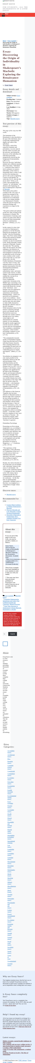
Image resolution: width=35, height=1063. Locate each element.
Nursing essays (9, 895)
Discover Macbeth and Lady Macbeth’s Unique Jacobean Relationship (14, 511)
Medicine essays (10, 879)
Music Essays (9, 891)
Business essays (10, 762)
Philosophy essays (10, 899)
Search (12, 634)
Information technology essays (10, 837)
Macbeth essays (15, 118)
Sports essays (9, 952)
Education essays (10, 782)
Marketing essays (10, 866)
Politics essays (9, 911)
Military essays (9, 883)
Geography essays (10, 810)
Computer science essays (10, 767)
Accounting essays (10, 751)
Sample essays (9, 934)
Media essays (9, 874)
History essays (9, 819)
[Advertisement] (12, 30)
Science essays (9, 938)
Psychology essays (10, 921)
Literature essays (10, 858)
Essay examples (9, 596)
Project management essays (11, 915)
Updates (9, 1062)
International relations (11, 842)
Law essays (9, 846)
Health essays (9, 814)
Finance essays (9, 806)
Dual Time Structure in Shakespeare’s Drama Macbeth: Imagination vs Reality (12, 607)
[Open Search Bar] (3, 16)
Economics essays (10, 778)
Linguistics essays (10, 854)
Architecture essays (11, 755)
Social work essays (9, 943)
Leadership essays (10, 850)
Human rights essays (9, 831)
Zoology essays (10, 964)
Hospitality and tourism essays (10, 824)
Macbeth (7, 189)
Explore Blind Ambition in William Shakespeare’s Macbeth (14, 506)
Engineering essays (11, 786)
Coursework (11, 771)
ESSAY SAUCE (9, 4)
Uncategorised (11, 961)
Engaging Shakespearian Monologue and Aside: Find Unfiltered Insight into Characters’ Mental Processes (11, 602)
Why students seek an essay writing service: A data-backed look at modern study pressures (17, 1045)
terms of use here (10, 1005)
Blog (8, 759)
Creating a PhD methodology (12, 1048)
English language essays (10, 791)
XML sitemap (23, 1060)
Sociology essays (10, 948)
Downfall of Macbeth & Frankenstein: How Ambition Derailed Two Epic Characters (14, 517)
